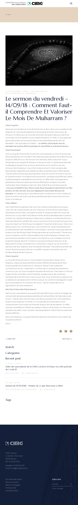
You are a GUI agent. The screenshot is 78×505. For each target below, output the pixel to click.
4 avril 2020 (13, 363)
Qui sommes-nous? (13, 479)
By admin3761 (40, 91)
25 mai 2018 (12, 382)
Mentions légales (12, 485)
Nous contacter (12, 482)
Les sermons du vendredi (21, 93)
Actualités (12, 373)
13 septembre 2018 (16, 91)
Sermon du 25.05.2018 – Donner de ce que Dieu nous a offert (34, 386)
